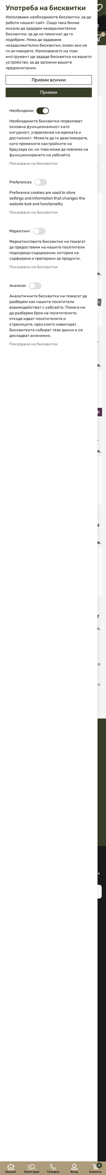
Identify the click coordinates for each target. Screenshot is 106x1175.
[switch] (42, 110)
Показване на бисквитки (33, 163)
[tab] (98, 38)
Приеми (48, 92)
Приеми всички (49, 80)
